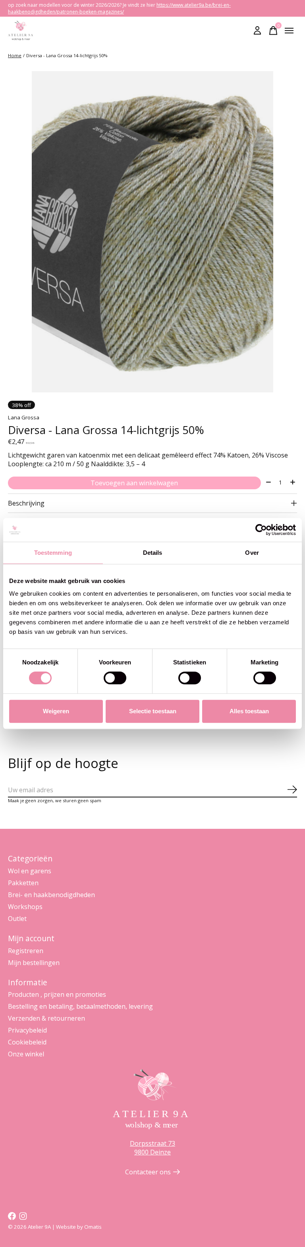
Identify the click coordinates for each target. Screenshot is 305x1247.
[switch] (115, 678)
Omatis (93, 1226)
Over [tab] (252, 552)
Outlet (17, 918)
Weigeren (56, 711)
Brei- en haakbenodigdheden (51, 894)
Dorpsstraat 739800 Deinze (152, 1147)
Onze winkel (26, 1054)
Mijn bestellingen (34, 962)
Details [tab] (152, 552)
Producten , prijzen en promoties (57, 994)
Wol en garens (29, 871)
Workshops (25, 906)
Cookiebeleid (27, 1042)
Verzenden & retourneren (46, 1018)
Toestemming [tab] (53, 552)
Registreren (25, 950)
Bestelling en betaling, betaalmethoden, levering (80, 1006)
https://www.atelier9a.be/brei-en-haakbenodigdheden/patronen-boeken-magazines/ (119, 8)
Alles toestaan (249, 711)
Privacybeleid (27, 1030)
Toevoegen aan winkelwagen (134, 483)
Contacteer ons (148, 1172)
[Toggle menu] (289, 31)
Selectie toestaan (152, 711)
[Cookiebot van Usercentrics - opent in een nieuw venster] (261, 530)
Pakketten (23, 882)
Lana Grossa (23, 417)
